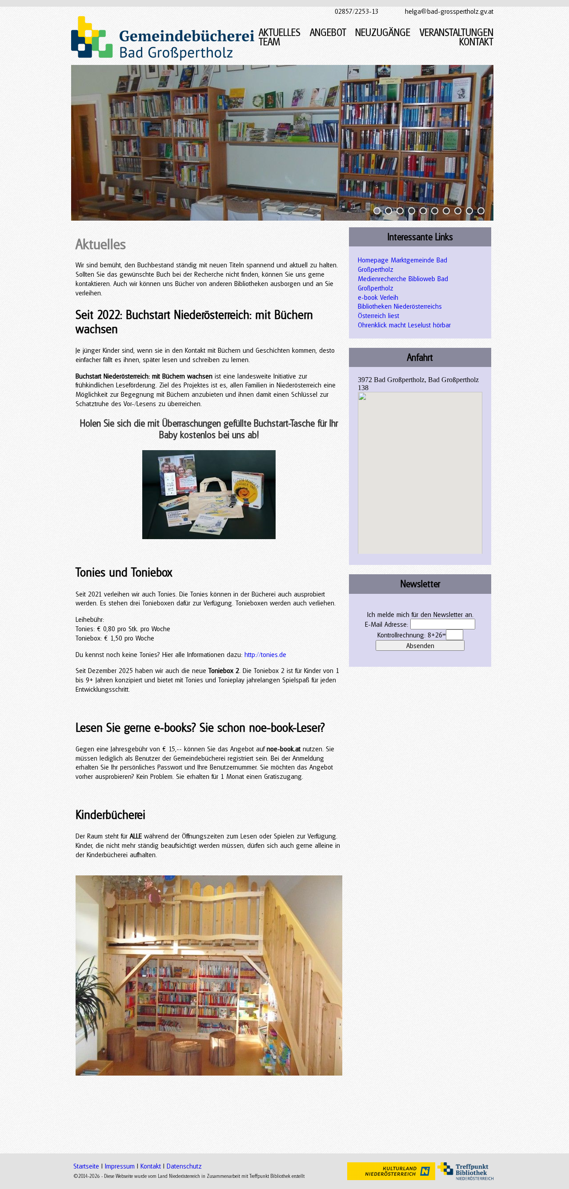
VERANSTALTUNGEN (456, 32)
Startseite (86, 1166)
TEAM (269, 42)
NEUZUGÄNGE (382, 32)
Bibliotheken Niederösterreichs (400, 306)
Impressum (120, 1166)
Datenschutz (184, 1166)
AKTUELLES (280, 32)
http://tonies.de (265, 654)
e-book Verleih (378, 297)
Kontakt (150, 1166)
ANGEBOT (328, 32)
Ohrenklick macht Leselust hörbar (404, 325)
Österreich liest (378, 315)
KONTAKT (476, 42)
